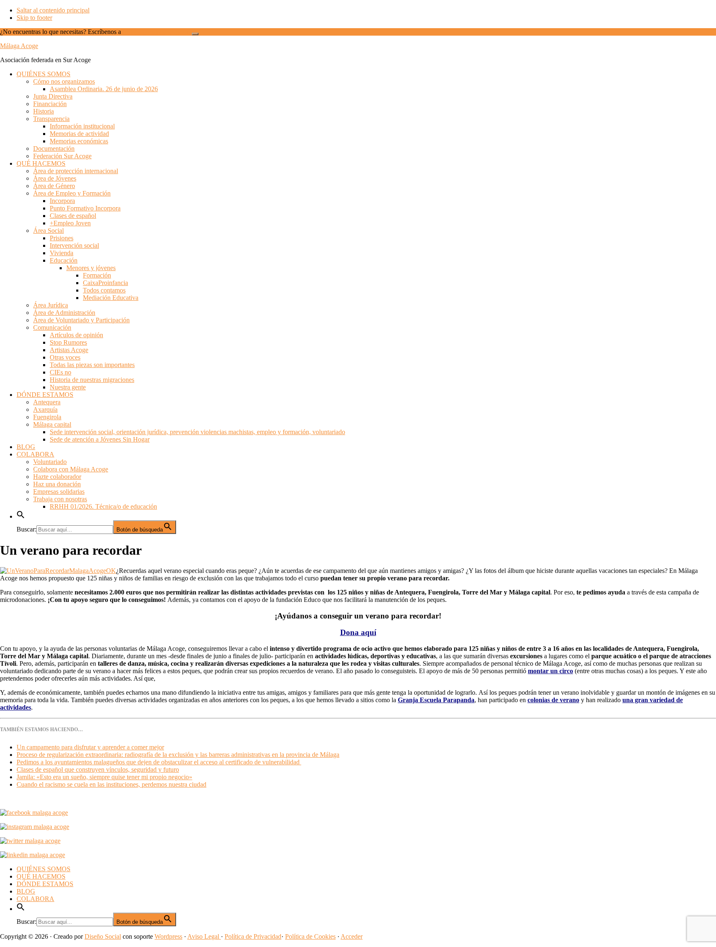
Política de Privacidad (253, 936)
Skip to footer (34, 17)
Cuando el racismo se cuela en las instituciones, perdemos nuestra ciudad (111, 784)
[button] (21, 516)
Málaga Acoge (19, 45)
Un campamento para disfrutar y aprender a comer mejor (90, 747)
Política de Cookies (310, 936)
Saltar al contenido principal (53, 10)
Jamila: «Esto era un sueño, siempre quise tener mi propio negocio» (104, 776)
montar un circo (550, 670)
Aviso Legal (204, 936)
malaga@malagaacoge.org (157, 31)
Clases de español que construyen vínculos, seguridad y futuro (98, 769)
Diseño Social (103, 936)
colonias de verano (553, 699)
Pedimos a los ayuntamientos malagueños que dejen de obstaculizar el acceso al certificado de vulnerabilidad (159, 762)
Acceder (352, 936)
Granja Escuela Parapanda (436, 699)
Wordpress (168, 936)
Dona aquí (358, 632)
